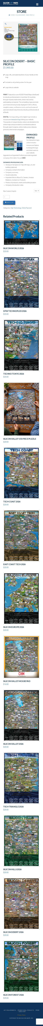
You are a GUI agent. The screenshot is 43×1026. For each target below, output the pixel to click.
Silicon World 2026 (13, 248)
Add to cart (10, 202)
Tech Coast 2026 (11, 501)
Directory (22, 1011)
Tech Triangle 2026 (13, 806)
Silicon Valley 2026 (13, 744)
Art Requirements (10, 1010)
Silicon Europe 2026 (13, 627)
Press (37, 1010)
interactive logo (16, 119)
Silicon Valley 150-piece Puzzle (19, 439)
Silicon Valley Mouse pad (16, 681)
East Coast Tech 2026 (14, 564)
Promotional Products (26, 1010)
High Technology (16, 208)
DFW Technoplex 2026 (14, 311)
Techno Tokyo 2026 (13, 374)
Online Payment (27, 208)
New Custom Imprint (9, 191)
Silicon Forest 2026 (13, 995)
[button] (37, 4)
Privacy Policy (22, 1015)
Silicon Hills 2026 (12, 869)
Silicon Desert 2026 (13, 932)
